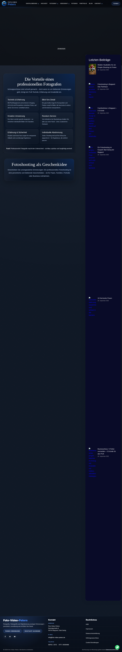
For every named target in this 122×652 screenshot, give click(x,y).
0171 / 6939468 (64, 644)
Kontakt (98, 3)
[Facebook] (5, 637)
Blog (91, 3)
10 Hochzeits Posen (105, 298)
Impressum (89, 629)
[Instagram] (10, 637)
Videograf (64, 3)
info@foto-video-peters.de (56, 637)
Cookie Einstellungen (92, 642)
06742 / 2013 (52, 644)
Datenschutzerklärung (93, 633)
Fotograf (53, 3)
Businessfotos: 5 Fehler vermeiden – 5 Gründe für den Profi (107, 451)
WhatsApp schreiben (32, 631)
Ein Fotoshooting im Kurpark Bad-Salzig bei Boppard (106, 150)
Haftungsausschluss (92, 638)
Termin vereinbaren (12, 631)
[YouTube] (15, 637)
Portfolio (83, 3)
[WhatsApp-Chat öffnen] (117, 647)
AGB (87, 624)
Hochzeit (44, 3)
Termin (115, 3)
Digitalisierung (31, 3)
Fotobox (74, 3)
